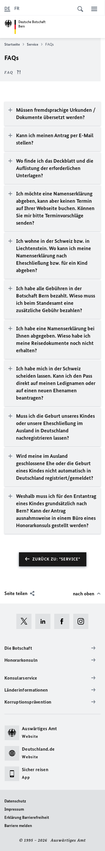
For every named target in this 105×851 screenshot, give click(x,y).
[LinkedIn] (44, 621)
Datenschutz (15, 801)
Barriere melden (18, 825)
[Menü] (94, 8)
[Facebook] (63, 621)
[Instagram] (82, 621)
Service (32, 44)
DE (7, 8)
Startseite (12, 44)
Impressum (14, 809)
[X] (25, 621)
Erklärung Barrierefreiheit (26, 817)
